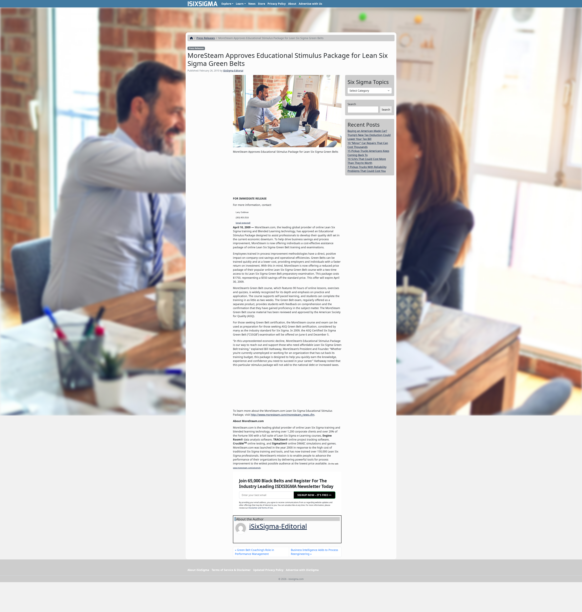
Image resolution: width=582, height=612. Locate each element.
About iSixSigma (198, 570)
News (252, 3)
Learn (240, 3)
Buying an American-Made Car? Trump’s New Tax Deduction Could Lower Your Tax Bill (369, 135)
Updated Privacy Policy (268, 570)
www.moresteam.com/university (247, 468)
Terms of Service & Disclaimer (231, 570)
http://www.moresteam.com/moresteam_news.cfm (282, 414)
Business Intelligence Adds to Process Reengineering (314, 552)
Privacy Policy (277, 3)
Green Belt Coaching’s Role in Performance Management (254, 552)
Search (352, 104)
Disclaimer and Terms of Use (260, 508)
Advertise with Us (310, 3)
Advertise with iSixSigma (302, 570)
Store (261, 3)
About (292, 3)
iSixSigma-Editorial (233, 70)
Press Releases (205, 38)
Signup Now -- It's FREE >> (314, 495)
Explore (226, 3)
